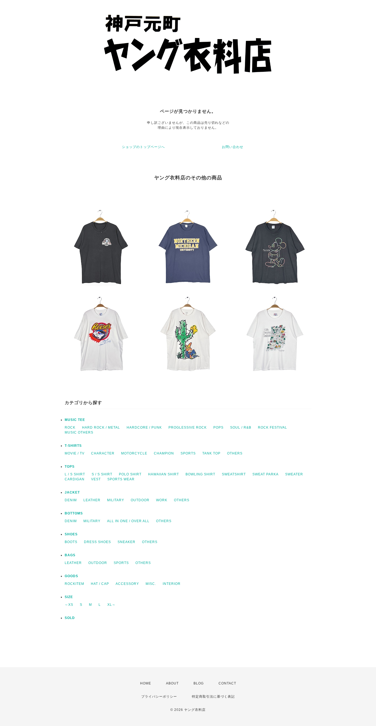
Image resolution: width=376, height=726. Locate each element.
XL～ (111, 605)
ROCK (70, 427)
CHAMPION (164, 453)
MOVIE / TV (75, 453)
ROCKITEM (74, 584)
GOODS (71, 576)
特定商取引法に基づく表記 (213, 696)
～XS (69, 605)
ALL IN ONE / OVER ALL (128, 521)
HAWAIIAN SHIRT (163, 474)
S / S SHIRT (102, 474)
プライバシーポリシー (159, 696)
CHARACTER (103, 453)
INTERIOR (172, 584)
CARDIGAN (75, 479)
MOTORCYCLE (134, 453)
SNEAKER (126, 542)
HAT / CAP (100, 584)
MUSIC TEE (75, 420)
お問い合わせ (232, 147)
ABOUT (172, 683)
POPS (218, 427)
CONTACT (227, 683)
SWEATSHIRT (234, 474)
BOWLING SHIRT (200, 474)
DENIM (71, 500)
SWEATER (294, 474)
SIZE (69, 597)
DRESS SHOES (97, 542)
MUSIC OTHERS (79, 432)
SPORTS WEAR (121, 479)
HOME (145, 683)
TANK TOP (211, 453)
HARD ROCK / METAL (101, 427)
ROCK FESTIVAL (272, 427)
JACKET (72, 492)
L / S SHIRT (75, 474)
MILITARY (115, 500)
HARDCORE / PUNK (144, 427)
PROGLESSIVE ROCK (187, 427)
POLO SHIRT (130, 474)
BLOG (199, 683)
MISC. (151, 584)
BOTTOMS (74, 513)
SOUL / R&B (240, 427)
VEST (96, 479)
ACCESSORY (127, 584)
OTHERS (235, 453)
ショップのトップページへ (143, 147)
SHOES (71, 534)
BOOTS (71, 542)
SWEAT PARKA (265, 474)
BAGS (70, 555)
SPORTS (188, 453)
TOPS (70, 467)
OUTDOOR (140, 500)
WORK (161, 500)
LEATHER (91, 500)
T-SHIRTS (73, 446)
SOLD (70, 618)
